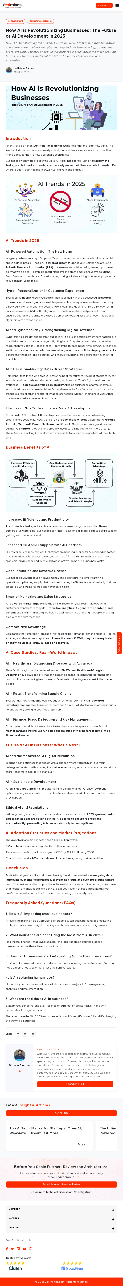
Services (14, 1218)
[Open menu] (117, 5)
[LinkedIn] (33, 1034)
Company (14, 1208)
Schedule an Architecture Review (61, 1184)
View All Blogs (61, 1113)
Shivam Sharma (25, 68)
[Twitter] (25, 1034)
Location (14, 1227)
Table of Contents (119, 643)
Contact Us (104, 5)
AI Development (15, 21)
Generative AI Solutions (40, 21)
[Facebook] (18, 1034)
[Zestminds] (12, 5)
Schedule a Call (75, 1084)
